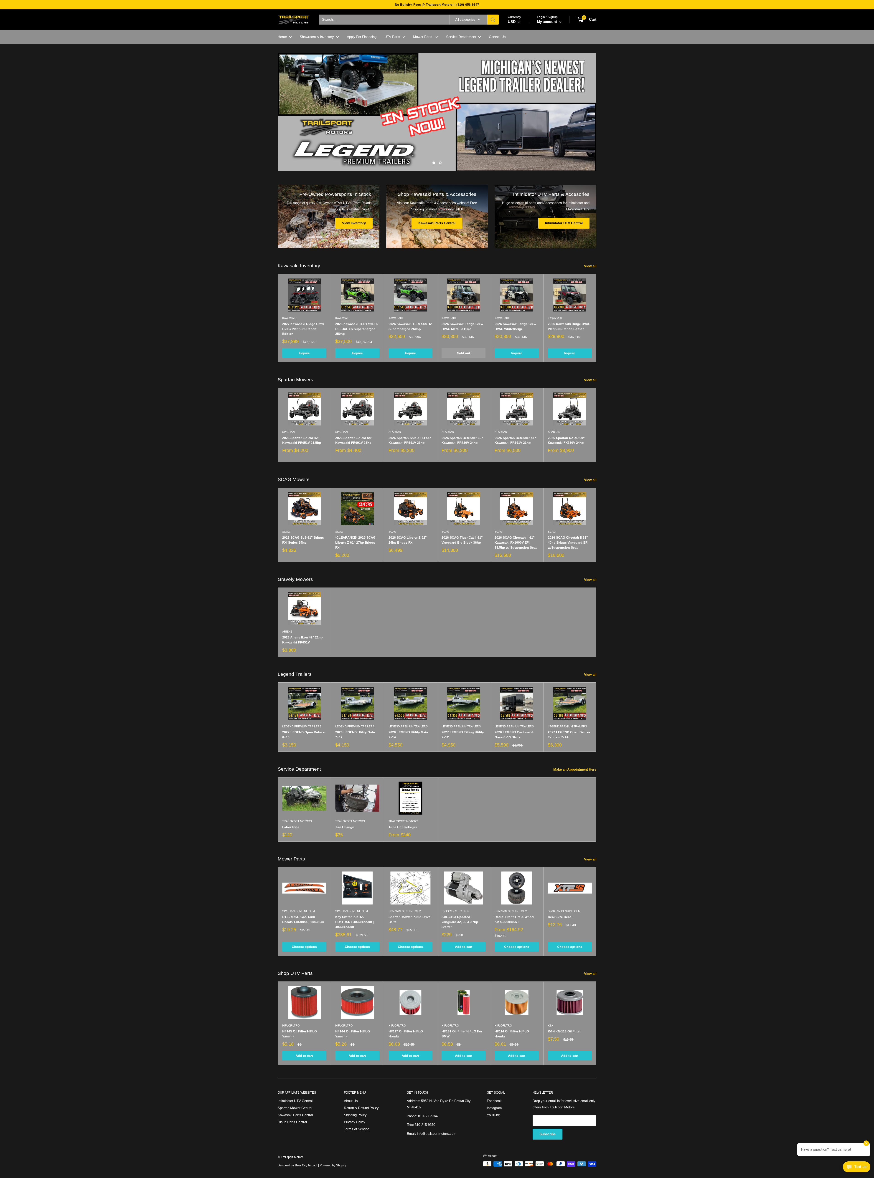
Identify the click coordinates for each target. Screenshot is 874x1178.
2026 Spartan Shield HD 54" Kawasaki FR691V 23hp (410, 440)
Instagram (494, 1108)
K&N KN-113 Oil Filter (564, 1031)
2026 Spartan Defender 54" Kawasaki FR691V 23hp (515, 440)
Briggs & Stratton (456, 911)
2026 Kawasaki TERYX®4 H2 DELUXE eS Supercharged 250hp (357, 328)
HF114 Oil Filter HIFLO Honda (512, 1033)
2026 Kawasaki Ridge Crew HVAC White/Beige (515, 326)
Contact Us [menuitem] (497, 37)
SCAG (286, 531)
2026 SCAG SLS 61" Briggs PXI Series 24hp (303, 540)
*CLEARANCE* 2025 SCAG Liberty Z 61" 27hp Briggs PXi (355, 542)
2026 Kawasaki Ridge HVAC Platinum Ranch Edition (569, 326)
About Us (351, 1101)
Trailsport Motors (297, 821)
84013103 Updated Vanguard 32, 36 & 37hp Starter (460, 921)
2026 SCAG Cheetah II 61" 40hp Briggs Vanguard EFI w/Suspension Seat (568, 542)
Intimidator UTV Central (295, 1101)
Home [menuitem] (282, 37)
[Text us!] (856, 1168)
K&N (551, 1025)
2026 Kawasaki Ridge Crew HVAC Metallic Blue (462, 326)
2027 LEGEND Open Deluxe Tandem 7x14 (569, 734)
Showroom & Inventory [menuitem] (317, 37)
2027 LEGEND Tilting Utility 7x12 (463, 734)
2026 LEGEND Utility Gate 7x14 (408, 734)
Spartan (288, 432)
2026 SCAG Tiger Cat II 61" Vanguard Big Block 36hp (462, 540)
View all (590, 266)
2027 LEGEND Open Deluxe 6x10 (303, 734)
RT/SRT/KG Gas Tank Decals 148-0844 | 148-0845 (303, 919)
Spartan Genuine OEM (298, 911)
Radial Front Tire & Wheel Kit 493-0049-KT (514, 919)
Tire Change (344, 827)
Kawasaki (289, 318)
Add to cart (463, 946)
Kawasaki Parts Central (295, 1115)
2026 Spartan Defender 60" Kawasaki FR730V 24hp (462, 440)
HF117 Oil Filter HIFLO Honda (406, 1033)
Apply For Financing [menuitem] (361, 37)
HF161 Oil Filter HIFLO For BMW (462, 1033)
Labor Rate (290, 827)
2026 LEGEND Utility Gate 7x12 (355, 734)
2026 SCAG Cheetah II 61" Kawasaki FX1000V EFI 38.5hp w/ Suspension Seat (516, 542)
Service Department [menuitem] (461, 37)
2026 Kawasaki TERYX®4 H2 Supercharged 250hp (410, 326)
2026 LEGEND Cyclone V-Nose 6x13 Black (514, 734)
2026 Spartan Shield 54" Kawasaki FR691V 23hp (353, 440)
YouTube (493, 1115)
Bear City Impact (306, 1165)
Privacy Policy (354, 1122)
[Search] (493, 20)
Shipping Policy (355, 1115)
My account (547, 22)
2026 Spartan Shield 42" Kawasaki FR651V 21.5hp (301, 440)
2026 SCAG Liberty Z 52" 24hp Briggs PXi (408, 540)
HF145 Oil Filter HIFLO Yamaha (299, 1033)
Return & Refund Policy (361, 1108)
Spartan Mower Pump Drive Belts (409, 919)
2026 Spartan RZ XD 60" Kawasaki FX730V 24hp (566, 440)
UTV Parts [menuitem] (392, 37)
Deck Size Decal (560, 917)
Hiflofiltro (291, 1025)
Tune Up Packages (403, 827)
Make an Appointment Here (575, 769)
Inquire (304, 353)
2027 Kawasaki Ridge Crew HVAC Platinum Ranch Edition (303, 328)
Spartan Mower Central (295, 1108)
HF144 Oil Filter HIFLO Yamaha (352, 1033)
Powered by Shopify (333, 1165)
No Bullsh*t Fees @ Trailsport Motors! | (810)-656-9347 (437, 4)
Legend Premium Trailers (301, 726)
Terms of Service (356, 1129)
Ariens (287, 631)
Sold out (463, 353)
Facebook (494, 1101)
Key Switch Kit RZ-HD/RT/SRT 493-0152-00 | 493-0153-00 (354, 921)
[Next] (596, 318)
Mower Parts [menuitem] (423, 37)
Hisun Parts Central (292, 1122)
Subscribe (547, 1134)
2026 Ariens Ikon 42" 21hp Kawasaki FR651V (302, 640)
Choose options (304, 946)
